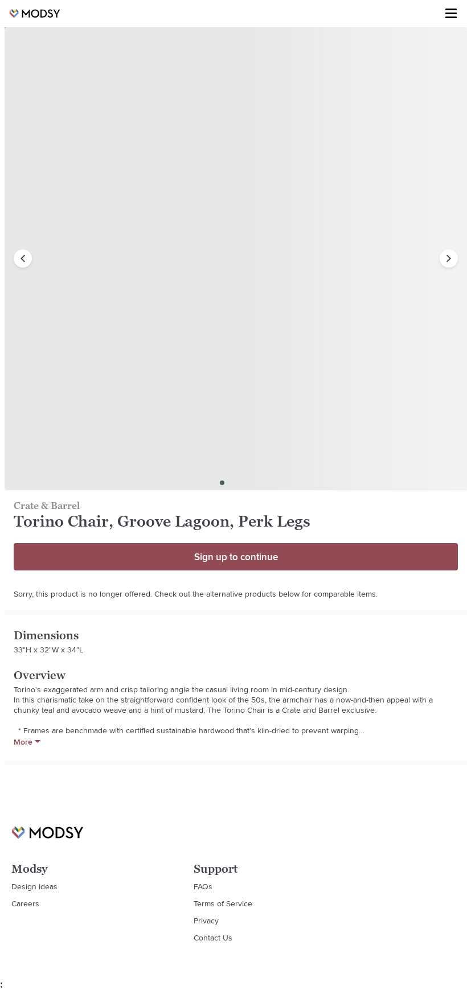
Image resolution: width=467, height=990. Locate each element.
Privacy (206, 920)
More (23, 742)
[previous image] (23, 258)
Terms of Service (223, 903)
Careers (25, 903)
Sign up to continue (236, 557)
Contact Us (213, 938)
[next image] (449, 258)
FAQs (203, 886)
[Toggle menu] (451, 14)
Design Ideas (34, 886)
